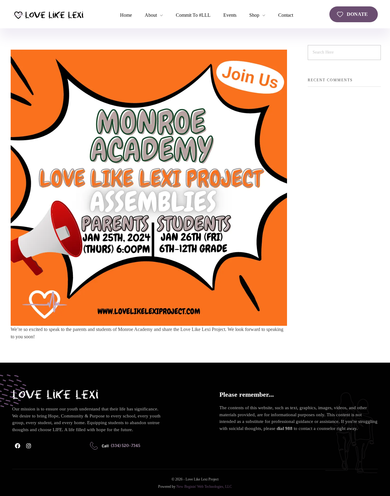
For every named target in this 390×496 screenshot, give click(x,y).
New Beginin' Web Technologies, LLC (204, 486)
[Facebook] (17, 445)
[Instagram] (28, 445)
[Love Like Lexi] (47, 14)
